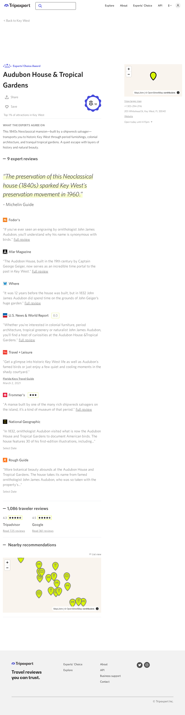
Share (14, 97)
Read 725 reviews (14, 530)
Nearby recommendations (31, 544)
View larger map (132, 101)
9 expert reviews (22, 158)
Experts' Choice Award (26, 65)
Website (128, 116)
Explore (109, 5)
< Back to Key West (17, 20)
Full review (22, 239)
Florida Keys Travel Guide (18, 378)
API (160, 5)
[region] (52, 585)
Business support (110, 675)
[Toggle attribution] (97, 609)
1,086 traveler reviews (27, 508)
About (123, 5)
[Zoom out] (7, 567)
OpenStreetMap (74, 608)
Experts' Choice (142, 5)
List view (96, 554)
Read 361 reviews (42, 530)
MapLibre (58, 608)
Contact (104, 681)
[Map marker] (83, 602)
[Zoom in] (7, 562)
